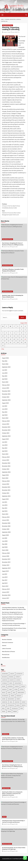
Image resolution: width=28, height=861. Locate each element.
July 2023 (4, 442)
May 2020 (4, 544)
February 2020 (6, 553)
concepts (11, 680)
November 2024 (6, 394)
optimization (10, 705)
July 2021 (4, 502)
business (11, 676)
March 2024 (5, 418)
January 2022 (5, 484)
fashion (17, 686)
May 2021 (4, 508)
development (18, 683)
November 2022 (6, 466)
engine (3, 686)
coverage (4, 683)
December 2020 (6, 523)
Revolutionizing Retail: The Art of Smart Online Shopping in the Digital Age (14, 629)
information (5, 695)
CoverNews (15, 858)
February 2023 (6, 457)
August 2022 (5, 475)
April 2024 (4, 415)
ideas (14, 692)
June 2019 (4, 577)
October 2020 (5, 529)
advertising (5, 673)
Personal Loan (5, 654)
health (3, 692)
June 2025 (4, 373)
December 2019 (6, 559)
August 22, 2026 (14, 246)
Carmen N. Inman (6, 32)
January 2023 (5, 460)
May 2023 (4, 448)
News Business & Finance (7, 25)
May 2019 (4, 580)
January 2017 (5, 598)
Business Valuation (7, 639)
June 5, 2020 (14, 32)
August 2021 (5, 499)
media (10, 702)
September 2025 (6, 367)
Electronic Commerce (7, 642)
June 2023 (4, 445)
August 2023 (5, 439)
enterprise (10, 686)
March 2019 (5, 586)
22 (21, 339)
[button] (2, 15)
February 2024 (6, 421)
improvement (21, 692)
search (18, 705)
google (22, 689)
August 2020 (5, 535)
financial (4, 689)
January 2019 (5, 592)
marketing (4, 702)
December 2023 (6, 427)
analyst (12, 673)
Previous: (11, 206)
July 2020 (4, 538)
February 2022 (6, 481)
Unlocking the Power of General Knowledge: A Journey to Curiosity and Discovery (14, 624)
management (11, 698)
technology (15, 708)
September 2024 (6, 400)
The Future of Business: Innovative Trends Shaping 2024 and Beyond (13, 270)
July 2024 (4, 406)
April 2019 (4, 583)
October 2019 (5, 565)
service (24, 705)
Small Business (6, 657)
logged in (11, 310)
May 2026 (4, 361)
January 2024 (5, 424)
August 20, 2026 (14, 273)
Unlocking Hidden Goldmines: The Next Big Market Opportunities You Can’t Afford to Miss (14, 608)
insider (12, 695)
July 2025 (4, 370)
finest (10, 689)
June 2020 (4, 541)
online (3, 705)
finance (23, 686)
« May (2, 349)
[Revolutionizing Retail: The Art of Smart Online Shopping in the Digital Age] (14, 837)
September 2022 (6, 472)
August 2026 (5, 358)
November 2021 (6, 490)
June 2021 (4, 505)
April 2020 (4, 547)
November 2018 (6, 595)
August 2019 (5, 571)
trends (9, 711)
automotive (19, 673)
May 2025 (4, 376)
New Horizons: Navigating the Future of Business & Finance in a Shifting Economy (12, 244)
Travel (3, 711)
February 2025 (6, 385)
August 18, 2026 (14, 299)
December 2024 (6, 391)
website (15, 711)
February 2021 (6, 517)
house (9, 692)
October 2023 (5, 433)
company (17, 676)
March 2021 (5, 514)
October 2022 (5, 469)
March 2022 (5, 478)
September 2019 (6, 568)
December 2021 (6, 487)
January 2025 (5, 388)
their (21, 708)
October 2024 (5, 397)
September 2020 (6, 532)
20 (14, 339)
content (18, 680)
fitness (16, 689)
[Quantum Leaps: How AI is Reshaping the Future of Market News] (14, 284)
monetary (17, 702)
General (4, 645)
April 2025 (4, 379)
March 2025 (5, 382)
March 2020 (5, 550)
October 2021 (5, 493)
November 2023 (6, 430)
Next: (11, 213)
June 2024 (4, 409)
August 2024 (5, 403)
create (10, 683)
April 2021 (4, 511)
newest (24, 702)
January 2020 (5, 556)
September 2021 (6, 496)
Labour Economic (6, 648)
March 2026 (5, 364)
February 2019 (6, 589)
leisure (3, 698)
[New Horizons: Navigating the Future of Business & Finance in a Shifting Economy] (14, 232)
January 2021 (5, 520)
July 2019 (4, 574)
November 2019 (6, 562)
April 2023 (4, 451)
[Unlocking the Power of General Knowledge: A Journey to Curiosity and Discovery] (14, 810)
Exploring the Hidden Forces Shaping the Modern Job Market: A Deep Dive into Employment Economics (12, 618)
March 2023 (5, 454)
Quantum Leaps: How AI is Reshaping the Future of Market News (12, 296)
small (3, 708)
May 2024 (4, 412)
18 (6, 339)
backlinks (4, 676)
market (18, 698)
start (8, 708)
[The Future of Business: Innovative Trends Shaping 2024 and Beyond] (14, 258)
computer (4, 680)
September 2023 (6, 436)
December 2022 (6, 463)
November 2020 (6, 526)
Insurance (18, 695)
